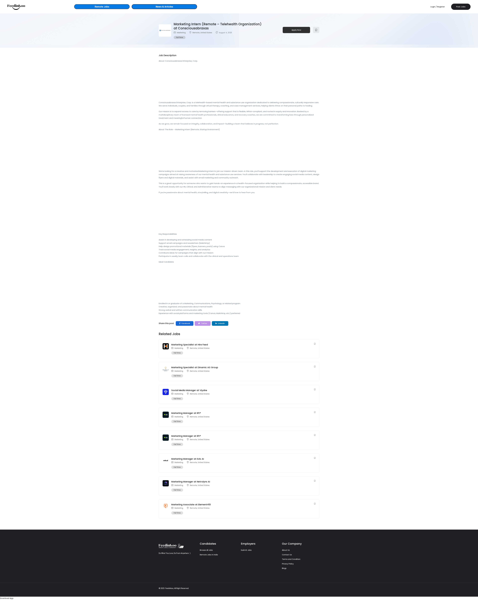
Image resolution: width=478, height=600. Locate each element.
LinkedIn (221, 323)
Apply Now (296, 30)
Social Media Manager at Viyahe (189, 390)
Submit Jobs (246, 550)
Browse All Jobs (206, 550)
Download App (6, 598)
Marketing (181, 32)
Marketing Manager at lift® (186, 413)
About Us (286, 550)
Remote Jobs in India (209, 554)
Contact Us (287, 554)
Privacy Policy (288, 564)
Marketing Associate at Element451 (191, 504)
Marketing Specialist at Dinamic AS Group (194, 367)
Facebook (185, 323)
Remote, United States (202, 32)
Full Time (179, 37)
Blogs (284, 568)
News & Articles (164, 6)
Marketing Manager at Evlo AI (187, 458)
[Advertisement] (233, 82)
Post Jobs (460, 6)
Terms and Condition (291, 559)
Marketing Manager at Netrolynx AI (190, 481)
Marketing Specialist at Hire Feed (189, 344)
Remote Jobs (102, 6)
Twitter (204, 323)
